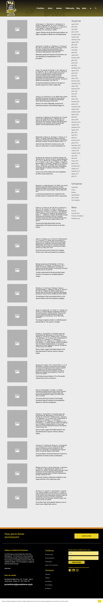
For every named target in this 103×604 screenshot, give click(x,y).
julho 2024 (74, 60)
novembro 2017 (75, 166)
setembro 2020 (75, 112)
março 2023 (74, 78)
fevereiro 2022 (75, 88)
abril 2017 (74, 176)
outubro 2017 (75, 168)
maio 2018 (74, 156)
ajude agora (86, 536)
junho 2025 (74, 47)
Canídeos (47, 574)
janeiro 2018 (74, 163)
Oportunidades (75, 195)
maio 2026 (74, 29)
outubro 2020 (75, 109)
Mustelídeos (48, 581)
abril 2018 (74, 158)
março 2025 (74, 55)
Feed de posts (75, 213)
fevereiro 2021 (75, 101)
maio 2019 (74, 135)
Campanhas (74, 187)
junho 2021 (74, 91)
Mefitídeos (48, 588)
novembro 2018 (75, 148)
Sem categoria (75, 200)
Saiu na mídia (75, 197)
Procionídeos (48, 585)
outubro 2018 (75, 150)
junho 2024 (74, 63)
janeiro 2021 (74, 104)
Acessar (73, 211)
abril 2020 (74, 117)
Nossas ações (49, 554)
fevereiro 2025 (75, 58)
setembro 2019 (75, 127)
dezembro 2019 (75, 122)
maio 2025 (74, 50)
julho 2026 (74, 27)
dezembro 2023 (75, 68)
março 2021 (74, 99)
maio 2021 (74, 94)
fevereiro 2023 (75, 81)
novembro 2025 (75, 34)
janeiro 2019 (74, 143)
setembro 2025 (75, 39)
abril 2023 (74, 76)
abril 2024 (74, 65)
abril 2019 (74, 138)
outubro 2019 (75, 125)
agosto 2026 (75, 24)
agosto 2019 (75, 130)
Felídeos (47, 578)
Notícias (73, 192)
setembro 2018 (75, 153)
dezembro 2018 (75, 145)
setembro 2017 (75, 171)
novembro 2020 (75, 107)
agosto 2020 (75, 114)
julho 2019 (74, 132)
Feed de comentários (77, 216)
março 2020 (74, 119)
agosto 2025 (75, 42)
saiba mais (8, 568)
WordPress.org (75, 218)
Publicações (48, 561)
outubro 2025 (75, 37)
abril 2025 (74, 52)
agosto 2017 (75, 174)
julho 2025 (74, 45)
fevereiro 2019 (75, 140)
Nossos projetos (49, 558)
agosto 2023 (75, 70)
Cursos (73, 190)
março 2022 (74, 86)
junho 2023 (74, 73)
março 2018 (74, 161)
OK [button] (99, 601)
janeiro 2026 (74, 32)
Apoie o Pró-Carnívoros (51, 565)
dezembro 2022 (75, 83)
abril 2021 (74, 96)
